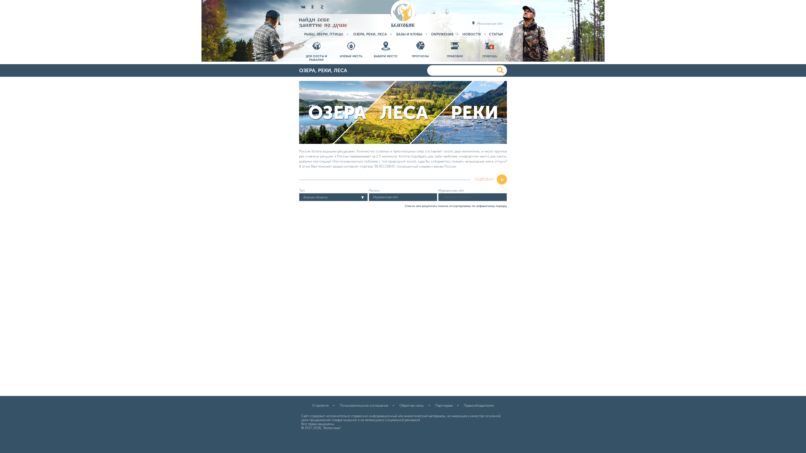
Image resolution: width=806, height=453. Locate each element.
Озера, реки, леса (370, 34)
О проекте (320, 405)
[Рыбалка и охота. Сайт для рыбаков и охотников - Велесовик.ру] (403, 14)
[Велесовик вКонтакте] (303, 7)
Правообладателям (479, 405)
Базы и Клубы (409, 34)
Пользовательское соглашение (364, 405)
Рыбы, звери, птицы (323, 34)
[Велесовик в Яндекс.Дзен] (322, 7)
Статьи (496, 34)
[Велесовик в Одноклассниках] (312, 7)
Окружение (442, 34)
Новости (471, 34)
